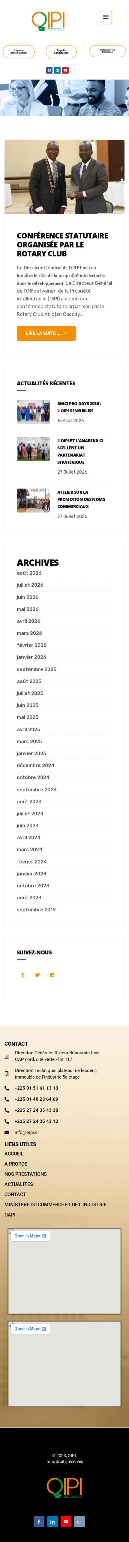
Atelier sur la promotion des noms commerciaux (81, 499)
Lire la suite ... (43, 333)
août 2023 (29, 898)
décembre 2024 (35, 765)
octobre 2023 (33, 886)
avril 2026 (28, 621)
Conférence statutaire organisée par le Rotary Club (62, 244)
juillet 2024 (30, 813)
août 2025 (29, 681)
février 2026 (32, 645)
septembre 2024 (37, 790)
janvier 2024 (31, 874)
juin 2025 (27, 705)
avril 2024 (28, 837)
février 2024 (32, 862)
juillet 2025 (30, 693)
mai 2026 (28, 609)
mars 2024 (29, 849)
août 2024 (29, 802)
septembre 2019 (36, 910)
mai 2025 (27, 717)
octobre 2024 (33, 777)
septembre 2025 (36, 669)
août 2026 (29, 573)
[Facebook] (49, 70)
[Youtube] (65, 70)
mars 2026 (29, 633)
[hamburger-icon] (106, 17)
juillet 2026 (30, 585)
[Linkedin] (57, 70)
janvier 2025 (31, 753)
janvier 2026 (31, 657)
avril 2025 (28, 729)
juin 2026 (28, 597)
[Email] (79, 1521)
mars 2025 (29, 741)
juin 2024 (28, 825)
